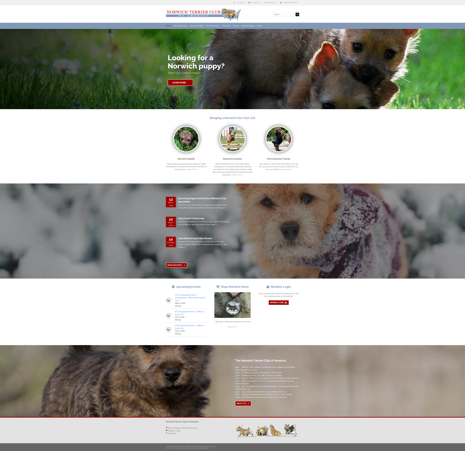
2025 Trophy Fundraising (191, 218)
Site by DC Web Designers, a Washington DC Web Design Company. (187, 448)
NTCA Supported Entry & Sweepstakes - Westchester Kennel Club (190, 298)
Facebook (172, 433)
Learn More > (192, 169)
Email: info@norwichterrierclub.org (182, 428)
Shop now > (232, 327)
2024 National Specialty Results (195, 238)
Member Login (174, 431)
